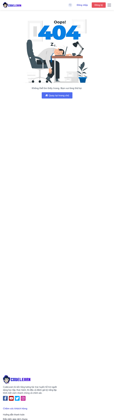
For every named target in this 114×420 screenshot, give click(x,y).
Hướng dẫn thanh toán (13, 414)
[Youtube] (11, 398)
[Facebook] (5, 398)
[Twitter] (17, 398)
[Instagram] (23, 398)
